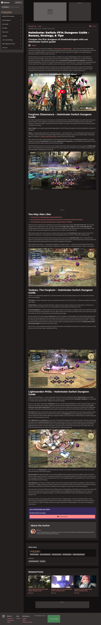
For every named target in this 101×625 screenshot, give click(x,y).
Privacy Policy (10, 618)
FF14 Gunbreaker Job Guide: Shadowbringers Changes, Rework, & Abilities (51, 222)
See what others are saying (38, 513)
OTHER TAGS (31, 558)
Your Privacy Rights (54, 619)
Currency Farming (7, 40)
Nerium (34, 45)
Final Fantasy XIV (33, 561)
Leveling (4, 36)
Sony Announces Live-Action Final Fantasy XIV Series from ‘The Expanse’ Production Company (57, 219)
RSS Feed (18, 618)
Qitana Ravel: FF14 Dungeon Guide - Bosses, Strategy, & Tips (38, 589)
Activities (4, 28)
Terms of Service (10, 620)
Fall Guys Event (67, 554)
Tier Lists (4, 47)
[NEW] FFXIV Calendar (8, 16)
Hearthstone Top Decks (27, 622)
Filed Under (32, 547)
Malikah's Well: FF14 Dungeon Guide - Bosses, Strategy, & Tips (61, 589)
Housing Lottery (56, 554)
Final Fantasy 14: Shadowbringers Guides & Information (46, 217)
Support (8, 622)
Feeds (17, 616)
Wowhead (24, 618)
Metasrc (24, 620)
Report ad (80, 3)
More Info (9, 616)
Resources (5, 32)
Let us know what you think (40, 509)
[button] (11, 16)
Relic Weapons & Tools (8, 43)
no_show (42, 561)
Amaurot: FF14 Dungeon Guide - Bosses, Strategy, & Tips (83, 589)
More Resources (25, 616)
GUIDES (39, 26)
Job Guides (5, 24)
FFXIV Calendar (34, 554)
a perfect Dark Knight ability (48, 136)
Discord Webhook (45, 554)
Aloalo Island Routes (78, 554)
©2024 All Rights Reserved (39, 615)
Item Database (6, 20)
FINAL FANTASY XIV (32, 26)
